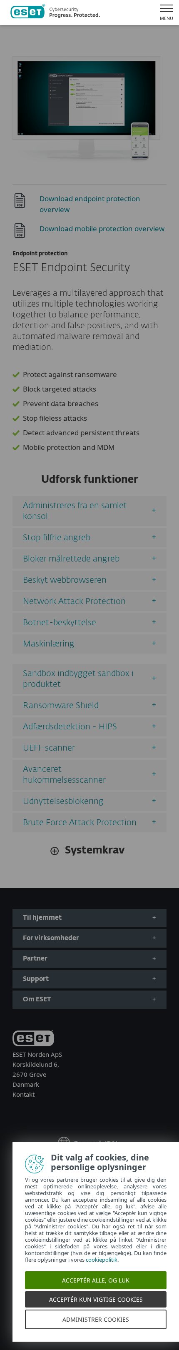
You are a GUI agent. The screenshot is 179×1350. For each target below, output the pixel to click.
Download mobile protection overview (102, 228)
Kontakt (23, 1094)
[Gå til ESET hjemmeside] (55, 12)
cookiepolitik (101, 1259)
